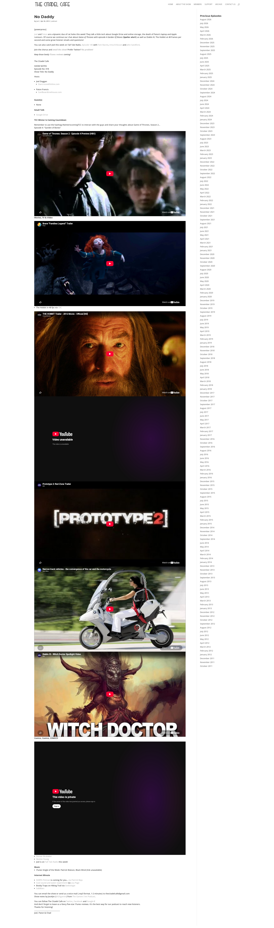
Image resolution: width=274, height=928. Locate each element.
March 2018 (205, 381)
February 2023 (206, 154)
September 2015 (207, 493)
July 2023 (204, 142)
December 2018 (207, 346)
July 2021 (204, 227)
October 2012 (206, 620)
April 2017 (204, 423)
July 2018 (204, 366)
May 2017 (204, 419)
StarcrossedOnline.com (49, 84)
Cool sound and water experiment (51, 882)
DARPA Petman (43, 880)
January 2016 (206, 477)
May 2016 (204, 462)
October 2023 (206, 131)
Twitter (69, 901)
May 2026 (204, 27)
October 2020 (206, 262)
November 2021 (207, 212)
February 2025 (206, 73)
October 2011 (206, 666)
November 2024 (207, 85)
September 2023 (207, 135)
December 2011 (207, 658)
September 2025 (207, 50)
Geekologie (70, 885)
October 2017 (206, 400)
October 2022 (206, 169)
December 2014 (207, 527)
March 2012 (205, 647)
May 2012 (204, 639)
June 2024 (204, 104)
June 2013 (204, 589)
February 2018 (206, 385)
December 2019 (207, 300)
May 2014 (204, 546)
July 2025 (204, 58)
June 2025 (204, 62)
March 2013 (205, 600)
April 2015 (204, 512)
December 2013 (207, 566)
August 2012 (205, 627)
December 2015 (207, 481)
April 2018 (204, 377)
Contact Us (230, 4)
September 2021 (207, 219)
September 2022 (207, 173)
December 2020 (207, 254)
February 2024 (206, 115)
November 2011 (207, 662)
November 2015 (207, 485)
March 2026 (205, 35)
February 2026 (206, 38)
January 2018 (206, 389)
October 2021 (206, 215)
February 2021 (206, 246)
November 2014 (207, 531)
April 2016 (204, 466)
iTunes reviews (56, 54)
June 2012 (204, 635)
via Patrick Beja (75, 880)
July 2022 (204, 181)
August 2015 (205, 496)
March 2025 (205, 69)
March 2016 (205, 469)
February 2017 (206, 431)
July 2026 (204, 23)
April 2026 (204, 31)
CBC (60, 307)
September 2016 (207, 446)
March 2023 (205, 150)
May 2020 (204, 281)
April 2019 (204, 331)
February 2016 (206, 473)
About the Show (183, 4)
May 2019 (204, 327)
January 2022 (206, 204)
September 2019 (207, 312)
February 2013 (206, 604)
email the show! (60, 49)
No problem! (87, 49)
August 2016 (205, 450)
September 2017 (207, 404)
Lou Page (75, 882)
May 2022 (204, 189)
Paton (44, 34)
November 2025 (207, 46)
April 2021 (204, 239)
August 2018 (205, 362)
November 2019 (207, 304)
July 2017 (204, 412)
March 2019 (205, 335)
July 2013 (204, 585)
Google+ (90, 901)
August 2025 (205, 54)
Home (170, 4)
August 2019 (205, 316)
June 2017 (204, 416)
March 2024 (205, 112)
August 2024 (205, 96)
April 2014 (204, 550)
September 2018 (207, 358)
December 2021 (207, 208)
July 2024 (204, 100)
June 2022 (204, 185)
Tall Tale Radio (51, 862)
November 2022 (207, 165)
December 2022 (207, 162)
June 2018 (204, 369)
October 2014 (206, 535)
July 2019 (204, 319)
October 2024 (206, 88)
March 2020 (205, 289)
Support (208, 4)
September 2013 (207, 577)
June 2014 (204, 543)
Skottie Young (42, 859)
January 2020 (206, 296)
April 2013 (204, 597)
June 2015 (204, 504)
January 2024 (206, 119)
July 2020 (204, 273)
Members (198, 4)
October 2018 (206, 354)
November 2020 (207, 258)
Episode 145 (87, 45)
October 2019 (206, 308)
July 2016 (204, 454)
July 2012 (204, 631)
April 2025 (204, 65)
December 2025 (207, 42)
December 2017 (207, 393)
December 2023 (207, 123)
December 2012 (207, 612)
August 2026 (205, 19)
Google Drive (42, 114)
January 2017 (206, 435)
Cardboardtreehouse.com (50, 92)
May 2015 (204, 508)
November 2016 (207, 439)
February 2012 (206, 650)
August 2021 (205, 223)
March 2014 (205, 554)
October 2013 (206, 573)
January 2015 (206, 523)
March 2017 (205, 427)
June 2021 (204, 231)
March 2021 (205, 242)
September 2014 (207, 539)
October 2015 (206, 489)
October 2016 (206, 443)
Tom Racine (103, 45)
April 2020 (204, 285)
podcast (54, 21)
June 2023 (204, 146)
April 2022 (204, 192)
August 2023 (205, 138)
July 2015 (204, 500)
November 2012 (207, 616)
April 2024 (204, 108)
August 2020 (205, 269)
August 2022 (205, 177)
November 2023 (207, 127)
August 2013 (205, 581)
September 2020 (207, 266)
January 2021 (206, 250)
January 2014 (206, 562)
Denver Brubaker (44, 856)
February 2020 (206, 292)
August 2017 (205, 408)
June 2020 (204, 277)
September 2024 (207, 92)
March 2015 (205, 516)
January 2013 (206, 608)
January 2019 (206, 342)
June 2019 (204, 323)
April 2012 (204, 643)
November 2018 (207, 350)
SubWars (40, 888)
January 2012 (206, 654)
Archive (218, 4)
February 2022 (206, 200)
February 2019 (206, 339)
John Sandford (133, 45)
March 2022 (205, 196)
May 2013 (204, 593)
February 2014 (206, 558)
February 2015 (206, 520)
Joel (37, 21)
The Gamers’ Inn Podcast (83, 896)
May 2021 (204, 235)
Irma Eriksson (115, 45)
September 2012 (207, 623)
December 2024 (207, 81)
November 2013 (207, 570)
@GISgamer (61, 896)
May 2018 (204, 373)
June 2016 (204, 458)
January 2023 (206, 158)
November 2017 (207, 396)
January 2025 (206, 77)
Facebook (78, 901)
